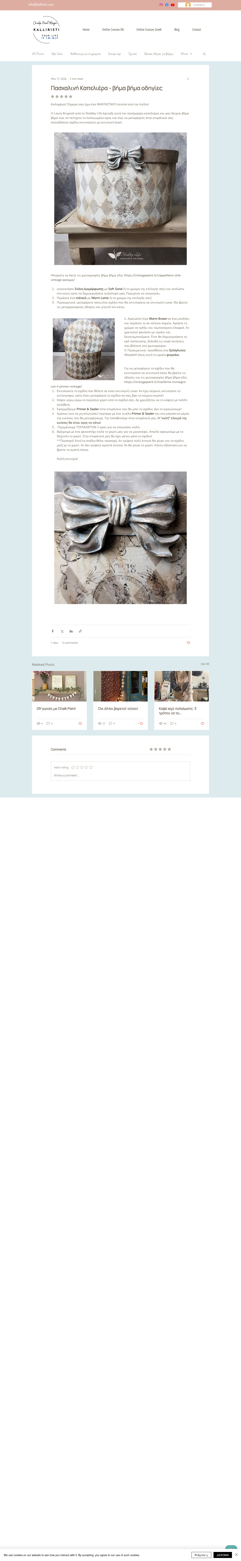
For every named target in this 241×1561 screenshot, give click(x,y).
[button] (204, 53)
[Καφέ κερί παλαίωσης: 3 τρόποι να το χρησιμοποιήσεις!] (181, 686)
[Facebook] (167, 5)
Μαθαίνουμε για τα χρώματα (85, 54)
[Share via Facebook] (52, 631)
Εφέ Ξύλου (57, 54)
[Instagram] (161, 5)
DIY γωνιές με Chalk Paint (56, 708)
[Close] (236, 1555)
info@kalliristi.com (41, 4)
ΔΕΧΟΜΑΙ (223, 1555)
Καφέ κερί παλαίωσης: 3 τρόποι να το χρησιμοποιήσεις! (177, 710)
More (184, 54)
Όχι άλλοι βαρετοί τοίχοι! (118, 708)
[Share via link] (80, 631)
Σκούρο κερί (114, 54)
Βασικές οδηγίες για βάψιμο (158, 54)
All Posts (38, 54)
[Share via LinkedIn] (71, 631)
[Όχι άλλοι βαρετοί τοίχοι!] (120, 686)
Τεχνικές (132, 54)
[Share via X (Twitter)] (62, 631)
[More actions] (188, 78)
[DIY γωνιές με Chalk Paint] (59, 686)
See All (205, 664)
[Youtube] (173, 5)
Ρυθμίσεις (201, 1555)
